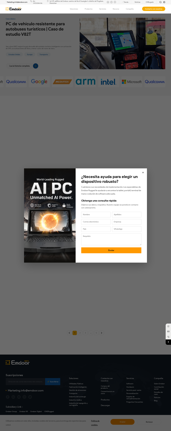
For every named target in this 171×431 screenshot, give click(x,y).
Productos (88, 9)
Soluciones (74, 9)
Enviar (111, 250)
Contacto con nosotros (153, 9)
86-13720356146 (37, 2)
